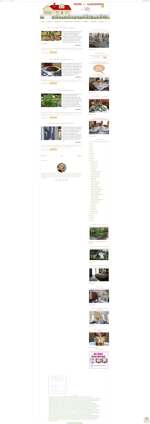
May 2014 (93, 206)
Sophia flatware (52, 414)
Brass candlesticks (83, 398)
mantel (50, 419)
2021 (91, 148)
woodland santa (52, 420)
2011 (91, 218)
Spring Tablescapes (62, 414)
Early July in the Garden (95, 197)
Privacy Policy (93, 21)
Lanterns (63, 406)
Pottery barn (88, 411)
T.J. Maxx (88, 414)
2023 (91, 144)
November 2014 (94, 163)
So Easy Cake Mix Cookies (95, 181)
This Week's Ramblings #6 (61, 59)
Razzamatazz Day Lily (68, 114)
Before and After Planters (61, 123)
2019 (91, 151)
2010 (91, 220)
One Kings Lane (94, 409)
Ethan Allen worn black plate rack (73, 401)
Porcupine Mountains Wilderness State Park (73, 411)
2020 (91, 150)
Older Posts (79, 155)
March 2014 (93, 209)
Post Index (101, 21)
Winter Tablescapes (62, 417)
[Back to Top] (147, 420)
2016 (91, 156)
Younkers (76, 417)
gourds (96, 417)
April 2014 (93, 208)
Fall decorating (52, 403)
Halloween (79, 403)
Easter (55, 401)
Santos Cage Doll (81, 412)
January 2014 (93, 213)
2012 (91, 217)
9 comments (68, 146)
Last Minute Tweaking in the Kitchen (97, 199)
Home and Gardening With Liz (75, 18)
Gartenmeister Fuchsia (57, 147)
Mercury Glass (81, 406)
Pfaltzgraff (51, 411)
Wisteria (70, 417)
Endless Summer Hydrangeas (50, 114)
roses (66, 419)
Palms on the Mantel (94, 186)
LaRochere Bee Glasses (54, 406)
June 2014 (93, 204)
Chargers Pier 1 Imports (94, 398)
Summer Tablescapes (72, 414)
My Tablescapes (58, 21)
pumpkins (56, 419)
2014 (91, 160)
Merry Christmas (89, 406)
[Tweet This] (53, 53)
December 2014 (94, 161)
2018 (91, 153)
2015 (91, 158)
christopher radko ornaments (86, 417)
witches (94, 419)
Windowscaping (93, 178)
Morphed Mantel (93, 179)
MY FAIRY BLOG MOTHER (78, 423)
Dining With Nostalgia (94, 196)
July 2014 (93, 170)
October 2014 (93, 165)
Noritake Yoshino (77, 409)
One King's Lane (85, 409)
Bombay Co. (65, 398)
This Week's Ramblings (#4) (95, 192)
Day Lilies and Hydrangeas (61, 90)
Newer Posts (43, 155)
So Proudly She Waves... (95, 202)
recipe (48, 50)
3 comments (68, 113)
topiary (88, 419)
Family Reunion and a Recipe (61, 27)
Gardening (86, 21)
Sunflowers (82, 414)
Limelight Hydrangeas (71, 406)
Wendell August (52, 417)
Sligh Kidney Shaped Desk (92, 412)
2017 (91, 155)
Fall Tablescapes (87, 401)
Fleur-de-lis (72, 403)
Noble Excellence (67, 409)
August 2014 (93, 168)
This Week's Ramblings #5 (95, 183)
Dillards (51, 401)
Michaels (97, 406)
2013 (91, 215)
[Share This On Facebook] (51, 53)
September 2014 (94, 166)
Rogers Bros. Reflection (60, 412)
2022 (91, 146)
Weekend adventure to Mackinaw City (97, 189)
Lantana (69, 147)
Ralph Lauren (96, 411)
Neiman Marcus (52, 409)
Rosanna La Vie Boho (71, 412)
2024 (91, 143)
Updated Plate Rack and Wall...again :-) (97, 194)
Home (61, 155)
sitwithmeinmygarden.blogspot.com (77, 419)
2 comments (74, 81)
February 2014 (93, 211)
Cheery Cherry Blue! (94, 184)
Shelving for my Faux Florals (96, 191)
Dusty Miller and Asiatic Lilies (96, 188)
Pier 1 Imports (59, 411)
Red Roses (51, 412)
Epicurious (61, 401)
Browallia (44, 147)
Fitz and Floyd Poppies (63, 403)
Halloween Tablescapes (89, 403)
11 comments (74, 49)
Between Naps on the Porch (55, 398)
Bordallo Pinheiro (73, 398)
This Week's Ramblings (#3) (95, 201)
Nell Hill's (59, 409)
